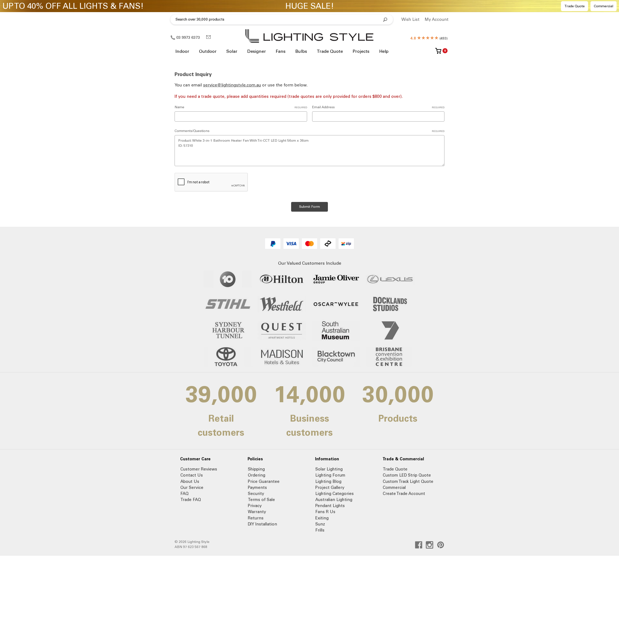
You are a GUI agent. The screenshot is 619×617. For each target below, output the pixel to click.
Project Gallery (329, 487)
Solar (231, 51)
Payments (257, 487)
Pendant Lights (330, 505)
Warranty (257, 511)
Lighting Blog (328, 481)
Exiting (322, 518)
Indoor (182, 51)
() (429, 38)
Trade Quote (574, 6)
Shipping (256, 469)
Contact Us (191, 475)
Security (256, 493)
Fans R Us (325, 511)
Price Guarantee (264, 481)
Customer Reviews (198, 469)
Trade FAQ (190, 499)
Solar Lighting (329, 469)
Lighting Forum (330, 475)
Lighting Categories (334, 493)
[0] (438, 52)
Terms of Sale (261, 499)
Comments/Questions (309, 131)
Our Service (191, 487)
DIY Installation (262, 524)
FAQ (184, 493)
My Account (437, 19)
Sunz (320, 524)
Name (241, 107)
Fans (281, 51)
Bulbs (301, 51)
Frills (319, 530)
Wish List (410, 19)
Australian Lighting (333, 499)
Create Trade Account (404, 493)
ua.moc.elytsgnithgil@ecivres (232, 85)
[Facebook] (418, 545)
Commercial (603, 6)
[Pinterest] (440, 545)
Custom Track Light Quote (408, 481)
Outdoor (208, 51)
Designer (256, 51)
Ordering (256, 475)
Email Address (378, 107)
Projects (361, 51)
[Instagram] (429, 545)
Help (384, 51)
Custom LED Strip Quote (407, 475)
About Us (189, 481)
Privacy (255, 505)
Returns (256, 518)
